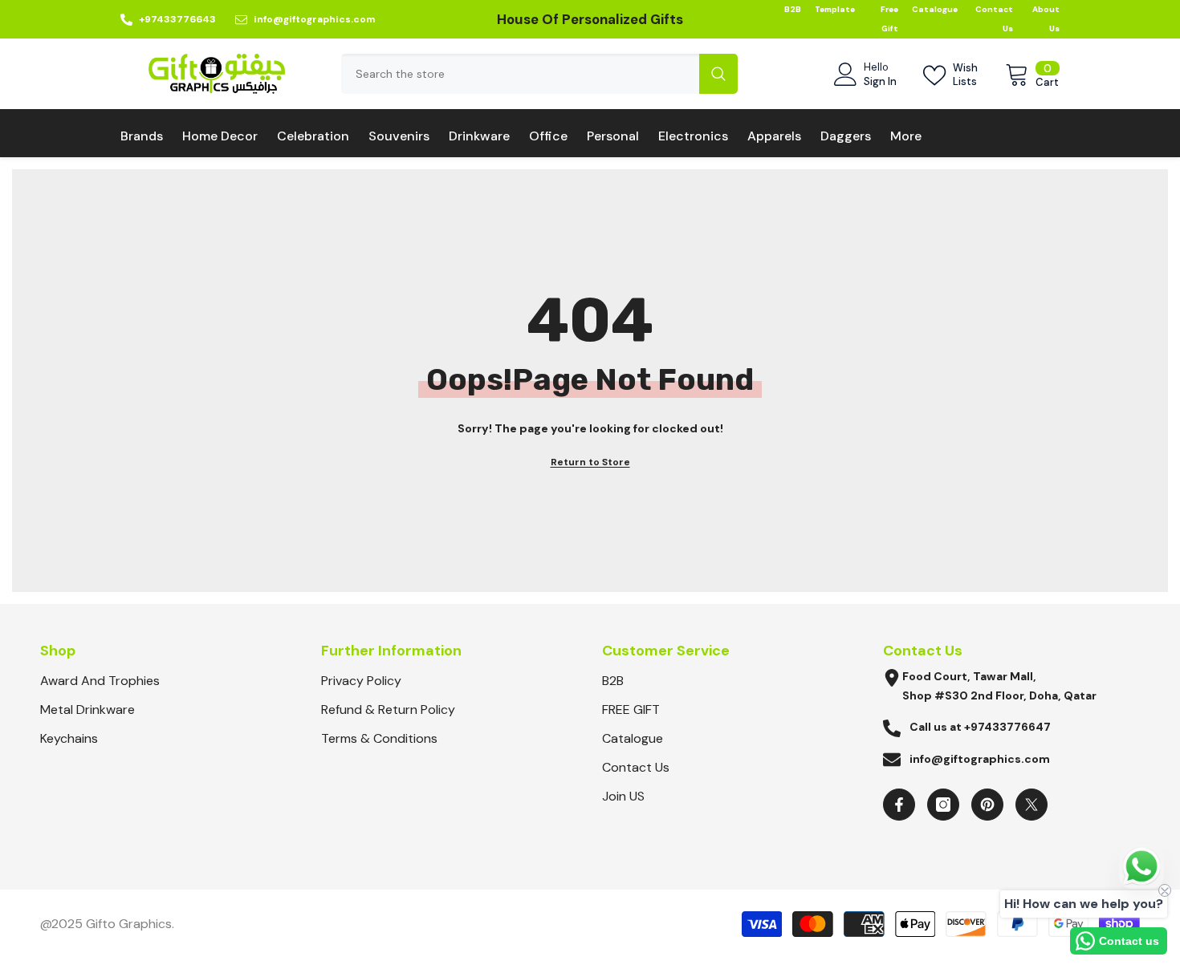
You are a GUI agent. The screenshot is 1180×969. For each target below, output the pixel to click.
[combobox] (520, 74)
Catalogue (935, 9)
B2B (792, 9)
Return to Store (590, 462)
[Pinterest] (987, 805)
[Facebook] (899, 805)
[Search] (539, 74)
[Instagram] (943, 805)
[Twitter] (1031, 805)
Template (835, 9)
